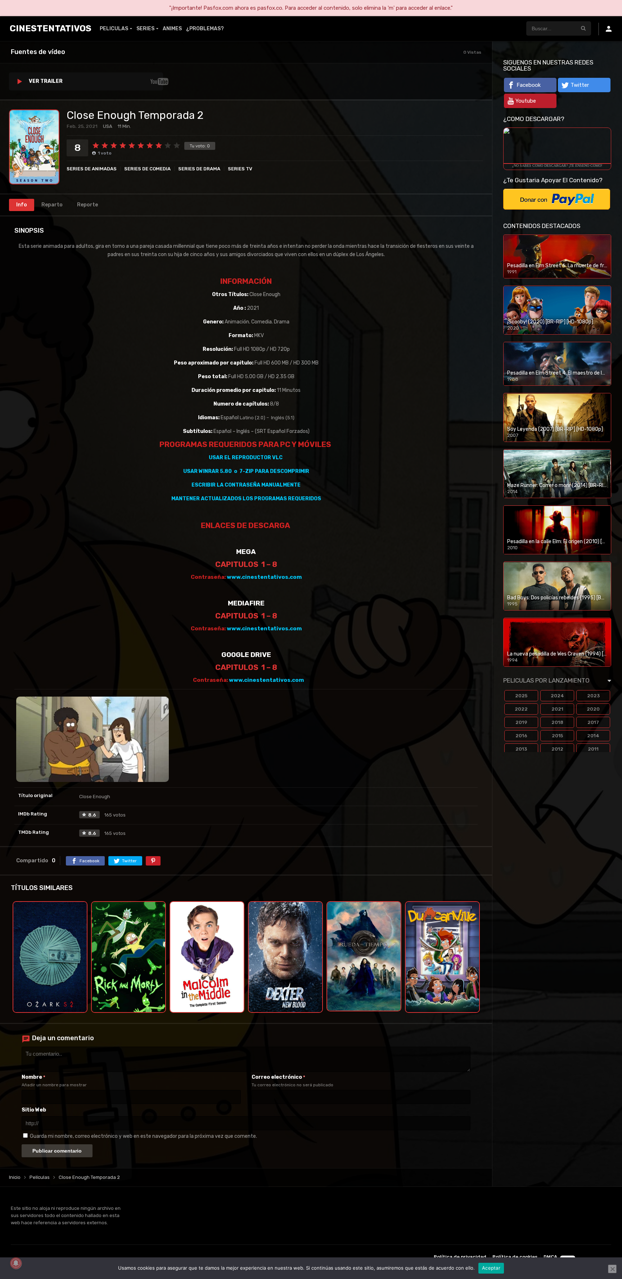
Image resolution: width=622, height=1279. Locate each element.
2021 (557, 709)
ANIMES (172, 29)
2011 (593, 749)
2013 (521, 749)
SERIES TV (240, 168)
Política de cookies (514, 1257)
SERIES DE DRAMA (199, 168)
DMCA (550, 1257)
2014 (593, 735)
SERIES (145, 29)
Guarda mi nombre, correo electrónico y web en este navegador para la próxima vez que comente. (143, 1136)
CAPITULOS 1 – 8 (246, 564)
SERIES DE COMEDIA (147, 168)
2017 (593, 722)
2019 (521, 722)
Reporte (87, 205)
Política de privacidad (460, 1257)
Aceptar (491, 1268)
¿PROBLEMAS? (205, 29)
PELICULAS (114, 29)
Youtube (525, 101)
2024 (557, 695)
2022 (521, 709)
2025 (521, 695)
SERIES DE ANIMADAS (92, 168)
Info (21, 205)
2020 (593, 709)
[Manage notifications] (16, 1263)
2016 (521, 735)
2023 (593, 695)
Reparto (52, 205)
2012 (557, 749)
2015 (557, 735)
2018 (557, 722)
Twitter (580, 85)
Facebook (529, 85)
